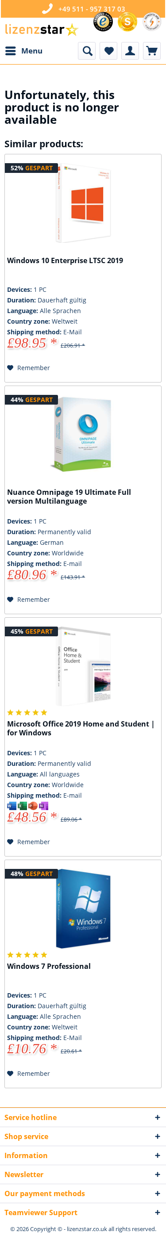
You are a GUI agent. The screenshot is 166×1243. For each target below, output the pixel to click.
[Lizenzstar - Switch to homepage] (41, 30)
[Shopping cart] (152, 51)
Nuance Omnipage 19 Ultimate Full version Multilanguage (69, 497)
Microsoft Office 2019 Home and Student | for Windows (81, 728)
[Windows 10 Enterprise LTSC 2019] (83, 203)
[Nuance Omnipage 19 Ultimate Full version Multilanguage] (83, 434)
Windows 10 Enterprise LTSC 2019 (65, 260)
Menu (31, 51)
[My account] (130, 51)
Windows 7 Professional (49, 966)
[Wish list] (108, 51)
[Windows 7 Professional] (83, 909)
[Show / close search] (87, 51)
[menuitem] (23, 51)
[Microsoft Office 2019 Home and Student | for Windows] (83, 666)
